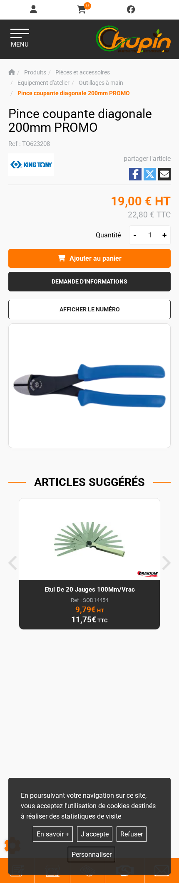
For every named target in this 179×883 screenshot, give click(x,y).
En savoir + (53, 834)
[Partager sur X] (150, 174)
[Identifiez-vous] (34, 9)
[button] (73, 93)
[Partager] (164, 174)
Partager (135, 174)
